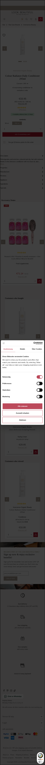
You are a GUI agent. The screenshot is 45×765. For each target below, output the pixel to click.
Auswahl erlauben (22, 413)
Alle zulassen (22, 406)
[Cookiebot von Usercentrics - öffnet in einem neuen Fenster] (33, 343)
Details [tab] (22, 349)
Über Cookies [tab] (37, 349)
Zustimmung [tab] (8, 349)
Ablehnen (22, 420)
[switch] (40, 383)
